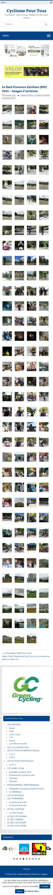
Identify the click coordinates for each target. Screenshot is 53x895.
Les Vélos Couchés (18, 743)
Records (13, 781)
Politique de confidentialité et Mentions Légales (26, 874)
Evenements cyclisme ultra (22, 775)
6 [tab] (29, 859)
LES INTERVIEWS (15, 795)
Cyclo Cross (14, 734)
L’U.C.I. (12, 754)
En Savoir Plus (32, 891)
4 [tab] (23, 859)
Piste (11, 731)
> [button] (48, 848)
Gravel (12, 740)
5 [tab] (26, 859)
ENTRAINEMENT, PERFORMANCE (23, 785)
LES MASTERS (14, 724)
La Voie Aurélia (16, 813)
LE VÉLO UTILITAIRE (16, 826)
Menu (3, 2)
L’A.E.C (12, 757)
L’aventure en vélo (18, 802)
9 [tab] (39, 859)
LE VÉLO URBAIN (15, 819)
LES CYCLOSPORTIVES (18, 747)
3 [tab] (20, 859)
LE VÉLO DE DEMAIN (17, 816)
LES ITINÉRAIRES (15, 798)
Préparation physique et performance (26, 788)
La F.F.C (12, 764)
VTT (11, 737)
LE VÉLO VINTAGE (15, 809)
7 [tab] (33, 859)
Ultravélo (13, 778)
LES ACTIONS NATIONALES (20, 761)
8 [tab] (36, 859)
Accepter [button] (45, 886)
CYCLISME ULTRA (15, 768)
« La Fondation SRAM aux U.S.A (17, 653)
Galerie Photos (26, 95)
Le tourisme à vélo (18, 805)
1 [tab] (14, 859)
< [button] (5, 848)
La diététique (15, 792)
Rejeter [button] (20, 891)
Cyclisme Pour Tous (26, 10)
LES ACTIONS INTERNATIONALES (23, 750)
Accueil (26, 869)
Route (12, 728)
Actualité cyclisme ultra (20, 772)
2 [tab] (17, 859)
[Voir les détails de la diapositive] (9, 849)
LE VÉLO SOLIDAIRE (16, 822)
